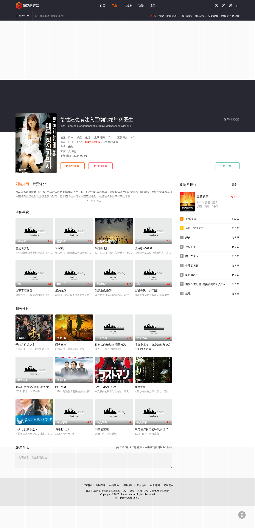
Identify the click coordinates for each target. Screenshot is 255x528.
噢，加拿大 (191, 256)
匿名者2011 (192, 274)
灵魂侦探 (190, 218)
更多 (236, 184)
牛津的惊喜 (191, 265)
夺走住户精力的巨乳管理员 (151, 429)
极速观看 (100, 165)
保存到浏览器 (232, 119)
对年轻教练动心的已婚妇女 (32, 387)
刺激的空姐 (102, 429)
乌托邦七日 (102, 248)
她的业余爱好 (103, 290)
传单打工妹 (62, 429)
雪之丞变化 (22, 248)
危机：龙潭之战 (194, 228)
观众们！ (190, 246)
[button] (24, 184)
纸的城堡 (60, 290)
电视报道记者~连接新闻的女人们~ (205, 284)
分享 (227, 165)
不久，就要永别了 (26, 429)
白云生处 (60, 387)
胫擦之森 (140, 387)
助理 (188, 293)
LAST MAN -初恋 (105, 387)
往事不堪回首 (23, 290)
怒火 (188, 237)
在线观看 (72, 165)
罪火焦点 (60, 344)
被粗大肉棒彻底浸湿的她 (110, 344)
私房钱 (59, 248)
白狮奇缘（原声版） (147, 290)
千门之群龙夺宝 (25, 344)
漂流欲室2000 (143, 248)
